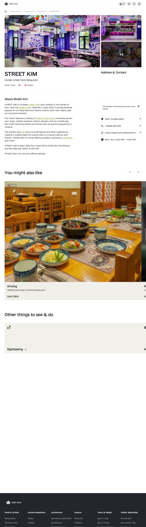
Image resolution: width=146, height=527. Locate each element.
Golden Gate (25, 107)
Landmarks (56, 512)
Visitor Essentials (129, 512)
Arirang (12, 286)
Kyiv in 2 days (103, 523)
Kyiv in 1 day (102, 518)
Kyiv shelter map (128, 523)
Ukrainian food (11, 523)
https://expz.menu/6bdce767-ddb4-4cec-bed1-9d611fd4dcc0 (121, 133)
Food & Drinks (15, 11)
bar (23, 132)
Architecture (56, 523)
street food (34, 104)
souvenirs (67, 138)
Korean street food (45, 118)
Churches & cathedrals (61, 518)
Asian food (42, 11)
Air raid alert (126, 518)
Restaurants (29, 11)
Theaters (78, 523)
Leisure (77, 512)
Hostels (31, 523)
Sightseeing (15, 349)
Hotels (30, 518)
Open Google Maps (114, 119)
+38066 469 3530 (113, 126)
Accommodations (36, 512)
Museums (78, 518)
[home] (6, 11)
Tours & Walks (104, 512)
